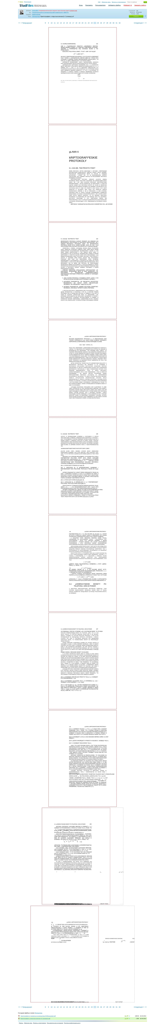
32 (119, 23)
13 (61, 23)
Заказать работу (140, 5)
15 (67, 23)
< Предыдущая (26, 23)
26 (101, 23)
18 (76, 23)
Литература (36, 16)
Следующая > (139, 23)
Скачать (136, 16)
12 (58, 23)
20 (82, 23)
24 (95, 23)
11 (55, 23)
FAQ (99, 2)
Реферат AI (128, 5)
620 (126, 1016)
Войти (21, 1)
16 (70, 23)
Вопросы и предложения (119, 2)
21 (85, 23)
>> (146, 23)
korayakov (35, 10)
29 (110, 23)
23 (92, 23)
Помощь (21, 1023)
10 (51, 23)
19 (79, 23)
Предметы (89, 5)
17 (73, 23)
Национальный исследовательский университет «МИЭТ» (50, 12)
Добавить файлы (114, 5)
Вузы (81, 5)
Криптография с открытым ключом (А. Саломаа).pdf (35, 1018)
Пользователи (100, 5)
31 (116, 23)
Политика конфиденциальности (72, 1023)
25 (98, 23)
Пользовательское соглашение (55, 1023)
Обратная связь (106, 2)
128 (126, 1018)
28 (107, 23)
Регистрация (27, 1)
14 (64, 23)
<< (19, 23)
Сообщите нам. (73, 10)
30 (113, 23)
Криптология (36, 14)
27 (104, 23)
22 (89, 23)
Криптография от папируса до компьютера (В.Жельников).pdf (38, 1016)
